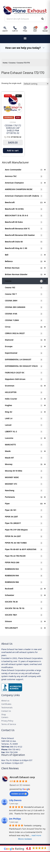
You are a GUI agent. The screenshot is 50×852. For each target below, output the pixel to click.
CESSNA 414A (23, 313)
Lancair (23, 425)
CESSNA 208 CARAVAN (23, 307)
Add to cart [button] (13, 150)
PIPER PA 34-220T (23, 536)
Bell (25, 255)
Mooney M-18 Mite (23, 470)
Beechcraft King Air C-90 (23, 248)
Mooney (25, 464)
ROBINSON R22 (23, 569)
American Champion (25, 183)
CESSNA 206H (23, 300)
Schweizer (25, 595)
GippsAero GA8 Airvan (23, 379)
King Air (25, 412)
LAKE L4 (23, 418)
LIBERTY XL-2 (23, 431)
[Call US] (15, 27)
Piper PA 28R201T (23, 523)
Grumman (25, 385)
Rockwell (25, 588)
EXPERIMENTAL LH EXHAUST (23, 359)
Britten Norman (25, 268)
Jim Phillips (15, 818)
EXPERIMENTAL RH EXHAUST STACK (23, 366)
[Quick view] (19, 109)
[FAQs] (25, 27)
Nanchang (23, 490)
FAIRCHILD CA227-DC (23, 372)
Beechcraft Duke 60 (23, 241)
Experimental (23, 353)
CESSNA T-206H (23, 320)
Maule (25, 451)
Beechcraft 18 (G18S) (23, 209)
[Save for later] (19, 104)
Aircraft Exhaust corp (22, 777)
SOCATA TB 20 (23, 601)
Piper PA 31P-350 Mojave (23, 529)
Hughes (25, 405)
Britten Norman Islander (25, 274)
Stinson (25, 621)
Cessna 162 (23, 287)
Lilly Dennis (15, 800)
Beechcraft (25, 202)
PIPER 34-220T (23, 516)
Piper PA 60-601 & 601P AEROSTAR (23, 549)
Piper (25, 503)
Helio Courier (25, 399)
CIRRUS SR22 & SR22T (23, 333)
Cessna (12, 62)
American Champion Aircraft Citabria (23, 196)
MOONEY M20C (23, 477)
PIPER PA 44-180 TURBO (23, 543)
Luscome (25, 438)
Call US (15, 31)
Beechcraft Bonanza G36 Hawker (23, 235)
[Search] (42, 19)
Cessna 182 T (23, 294)
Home (5, 62)
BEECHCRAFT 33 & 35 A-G (23, 215)
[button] (25, 38)
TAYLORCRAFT (25, 628)
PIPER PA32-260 (23, 562)
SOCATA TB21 (23, 615)
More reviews (25, 838)
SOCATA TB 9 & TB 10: (23, 608)
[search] (5, 27)
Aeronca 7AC (23, 176)
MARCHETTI (23, 444)
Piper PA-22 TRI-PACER (23, 556)
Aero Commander (25, 169)
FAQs (25, 31)
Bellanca (25, 261)
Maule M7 (23, 457)
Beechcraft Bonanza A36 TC (23, 228)
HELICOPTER (23, 392)
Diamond (25, 340)
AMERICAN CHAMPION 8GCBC (23, 189)
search (5, 31)
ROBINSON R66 (23, 582)
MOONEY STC (23, 484)
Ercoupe (25, 346)
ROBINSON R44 (23, 575)
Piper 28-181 (23, 510)
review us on (17, 793)
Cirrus (25, 327)
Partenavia (25, 497)
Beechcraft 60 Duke (23, 222)
